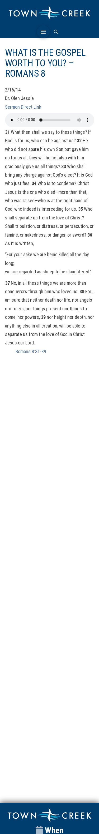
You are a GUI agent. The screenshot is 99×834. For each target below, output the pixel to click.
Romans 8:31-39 (31, 351)
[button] (43, 31)
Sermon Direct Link (23, 107)
